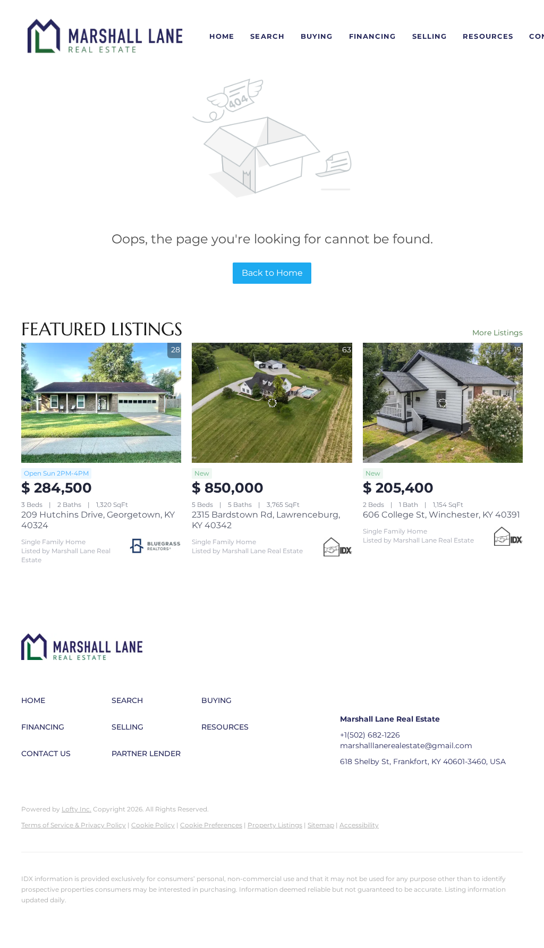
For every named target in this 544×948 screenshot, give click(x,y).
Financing (372, 36)
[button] (105, 37)
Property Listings (275, 825)
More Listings (497, 332)
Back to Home (272, 273)
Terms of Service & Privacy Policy (73, 825)
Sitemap (321, 825)
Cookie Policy (153, 825)
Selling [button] (429, 36)
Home (221, 36)
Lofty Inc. (76, 809)
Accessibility (359, 825)
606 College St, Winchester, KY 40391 (441, 515)
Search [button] (267, 36)
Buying (317, 36)
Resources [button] (488, 36)
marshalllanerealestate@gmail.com (406, 745)
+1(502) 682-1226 (370, 735)
